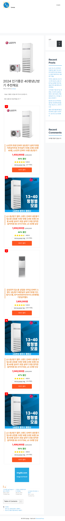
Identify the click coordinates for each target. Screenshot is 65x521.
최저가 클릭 (22, 170)
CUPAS (7, 507)
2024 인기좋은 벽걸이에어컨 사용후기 (13, 510)
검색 (50, 39)
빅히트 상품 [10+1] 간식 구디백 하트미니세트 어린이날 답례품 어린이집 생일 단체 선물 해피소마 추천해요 (55, 83)
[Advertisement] (32, 22)
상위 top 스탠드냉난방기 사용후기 (12, 508)
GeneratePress (40, 518)
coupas (58, 5)
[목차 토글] (20, 501)
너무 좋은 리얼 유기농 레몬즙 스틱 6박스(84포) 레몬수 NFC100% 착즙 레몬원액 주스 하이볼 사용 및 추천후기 (55, 94)
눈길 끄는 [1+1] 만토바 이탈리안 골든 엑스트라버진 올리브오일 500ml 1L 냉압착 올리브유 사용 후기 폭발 (55, 72)
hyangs (13, 7)
